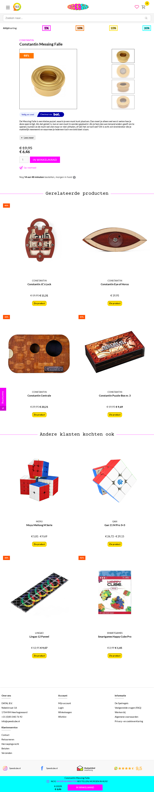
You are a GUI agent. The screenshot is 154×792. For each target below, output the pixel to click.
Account (62, 695)
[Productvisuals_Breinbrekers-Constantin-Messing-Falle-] (48, 79)
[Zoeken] (146, 18)
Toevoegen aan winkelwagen (45, 160)
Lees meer (28, 137)
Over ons (6, 695)
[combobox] (72, 18)
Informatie (120, 695)
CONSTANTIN (26, 40)
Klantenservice (10, 727)
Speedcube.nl (15, 768)
